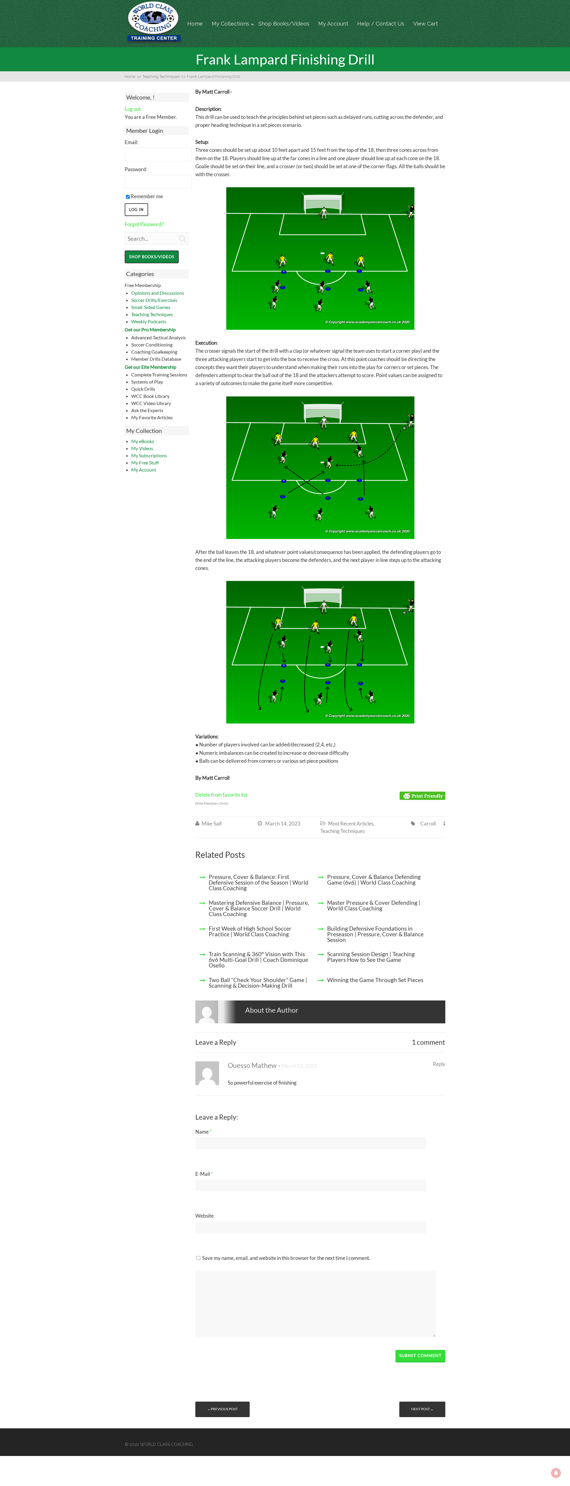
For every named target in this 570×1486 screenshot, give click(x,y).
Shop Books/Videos (283, 24)
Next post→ (422, 1409)
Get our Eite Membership (150, 367)
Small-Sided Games (150, 307)
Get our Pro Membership (150, 329)
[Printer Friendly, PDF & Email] (422, 795)
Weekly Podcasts (148, 321)
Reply (439, 1063)
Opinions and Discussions (157, 293)
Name (203, 1132)
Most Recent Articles (350, 823)
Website (204, 1216)
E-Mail (204, 1174)
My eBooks (142, 441)
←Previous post (222, 1409)
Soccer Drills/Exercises (154, 300)
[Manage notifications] (556, 1473)
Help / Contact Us (380, 24)
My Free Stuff (145, 462)
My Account (333, 24)
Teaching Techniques (152, 314)
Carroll (428, 823)
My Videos (142, 448)
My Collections (230, 24)
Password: (136, 169)
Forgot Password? (144, 224)
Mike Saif (212, 823)
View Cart (425, 24)
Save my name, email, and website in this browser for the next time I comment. (286, 1258)
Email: (131, 142)
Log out (133, 109)
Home (195, 24)
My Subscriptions (149, 455)
